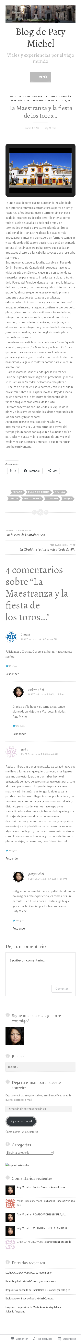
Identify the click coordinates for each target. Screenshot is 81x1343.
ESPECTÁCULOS (20, 100)
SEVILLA (53, 100)
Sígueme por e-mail (21, 1121)
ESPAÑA (66, 96)
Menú (43, 77)
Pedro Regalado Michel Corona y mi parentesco (31, 1281)
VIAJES (66, 100)
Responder (12, 674)
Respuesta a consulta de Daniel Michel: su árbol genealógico (38, 1290)
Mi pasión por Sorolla (59, 1242)
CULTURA (51, 96)
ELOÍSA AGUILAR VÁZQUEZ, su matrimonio (29, 1272)
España (18, 492)
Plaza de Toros (39, 492)
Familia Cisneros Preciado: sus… (50, 1187)
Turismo (52, 498)
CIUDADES (14, 96)
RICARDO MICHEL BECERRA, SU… (50, 1214)
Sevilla (60, 492)
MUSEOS (38, 100)
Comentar (61, 988)
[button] (31, 181)
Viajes (68, 498)
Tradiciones (32, 498)
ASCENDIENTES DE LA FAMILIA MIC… (52, 1228)
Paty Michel (50, 128)
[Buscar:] (40, 1067)
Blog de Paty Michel (40, 37)
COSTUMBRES (33, 96)
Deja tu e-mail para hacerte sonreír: (36, 1085)
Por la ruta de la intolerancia (25, 533)
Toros (14, 498)
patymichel (36, 689)
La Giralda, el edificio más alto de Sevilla (47, 548)
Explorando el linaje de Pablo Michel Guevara (29, 1298)
